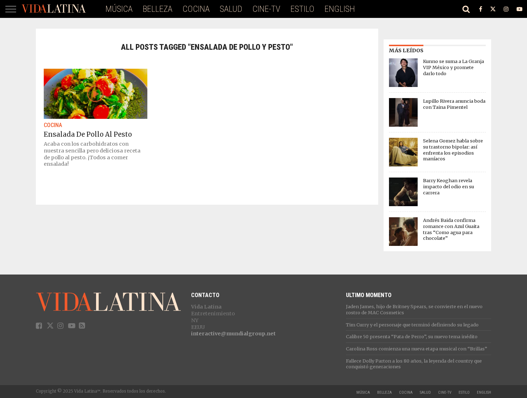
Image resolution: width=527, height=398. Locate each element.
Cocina (196, 9)
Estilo (302, 9)
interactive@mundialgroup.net (233, 333)
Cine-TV (266, 9)
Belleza (157, 9)
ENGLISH (339, 9)
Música (119, 9)
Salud (231, 9)
